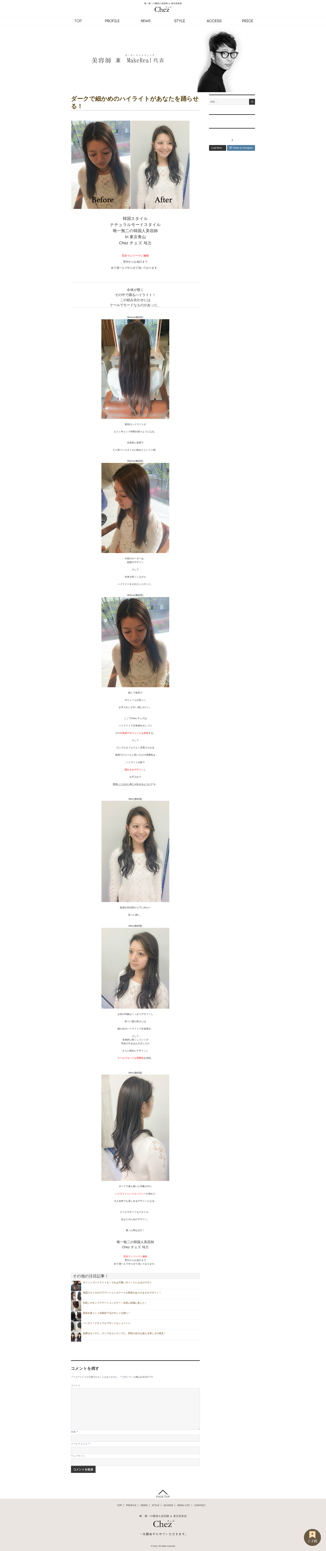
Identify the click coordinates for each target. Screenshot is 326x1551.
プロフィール (112, 21)
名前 (74, 1431)
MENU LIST (183, 1505)
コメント (75, 1385)
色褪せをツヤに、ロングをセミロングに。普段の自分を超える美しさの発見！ (124, 1333)
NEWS (144, 1505)
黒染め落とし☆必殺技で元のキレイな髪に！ (106, 1313)
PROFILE (131, 1505)
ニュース (146, 21)
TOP (78, 21)
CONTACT (200, 1505)
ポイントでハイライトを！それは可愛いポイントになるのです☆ (117, 1282)
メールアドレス (80, 1443)
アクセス (214, 21)
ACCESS (168, 1505)
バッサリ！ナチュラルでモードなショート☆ (106, 1323)
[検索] (252, 102)
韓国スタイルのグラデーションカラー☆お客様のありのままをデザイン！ (122, 1292)
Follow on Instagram (243, 148)
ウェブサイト (78, 1455)
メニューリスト (248, 21)
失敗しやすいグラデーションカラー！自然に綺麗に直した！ (115, 1302)
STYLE (155, 1505)
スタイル (180, 21)
